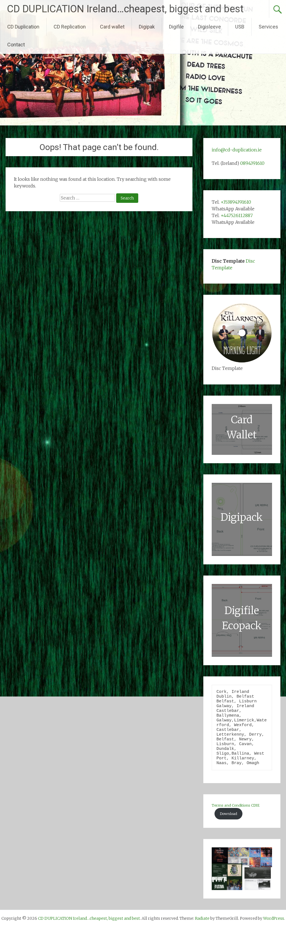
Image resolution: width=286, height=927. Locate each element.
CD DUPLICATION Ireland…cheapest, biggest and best (125, 9)
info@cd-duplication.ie (237, 150)
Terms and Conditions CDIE (235, 805)
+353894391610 (236, 202)
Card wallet (112, 27)
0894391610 (252, 163)
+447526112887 (237, 215)
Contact (16, 44)
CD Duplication (23, 27)
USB (239, 27)
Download (228, 813)
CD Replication (70, 27)
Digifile (176, 27)
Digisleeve (209, 27)
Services (268, 27)
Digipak (147, 27)
